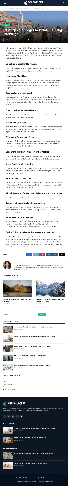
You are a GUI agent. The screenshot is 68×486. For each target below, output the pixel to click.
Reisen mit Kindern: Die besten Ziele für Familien (17, 300)
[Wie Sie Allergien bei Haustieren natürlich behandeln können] (8, 338)
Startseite (19, 481)
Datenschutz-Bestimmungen (45, 481)
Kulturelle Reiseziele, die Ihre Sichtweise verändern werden (50, 300)
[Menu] (5, 3)
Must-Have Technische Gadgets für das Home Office (32, 365)
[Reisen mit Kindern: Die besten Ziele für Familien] (17, 288)
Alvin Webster (11, 39)
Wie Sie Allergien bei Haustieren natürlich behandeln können (34, 336)
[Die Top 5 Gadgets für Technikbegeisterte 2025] (8, 358)
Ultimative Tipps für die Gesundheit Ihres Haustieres (31, 463)
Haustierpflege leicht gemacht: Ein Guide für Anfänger (32, 346)
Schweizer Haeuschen (32, 478)
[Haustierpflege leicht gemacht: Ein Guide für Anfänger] (8, 348)
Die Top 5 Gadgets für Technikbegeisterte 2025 (30, 355)
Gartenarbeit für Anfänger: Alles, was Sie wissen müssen (33, 327)
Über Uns (27, 481)
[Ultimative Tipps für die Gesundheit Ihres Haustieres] (8, 465)
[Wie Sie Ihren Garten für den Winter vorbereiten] (8, 440)
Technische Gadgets (9, 389)
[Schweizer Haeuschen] (34, 3)
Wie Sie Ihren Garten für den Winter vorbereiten (30, 437)
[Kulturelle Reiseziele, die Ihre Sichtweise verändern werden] (50, 288)
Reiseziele (6, 25)
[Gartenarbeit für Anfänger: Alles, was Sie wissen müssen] (8, 329)
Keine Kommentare (35, 39)
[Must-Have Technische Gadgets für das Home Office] (8, 367)
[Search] (63, 3)
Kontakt (34, 481)
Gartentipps (6, 381)
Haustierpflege (7, 384)
